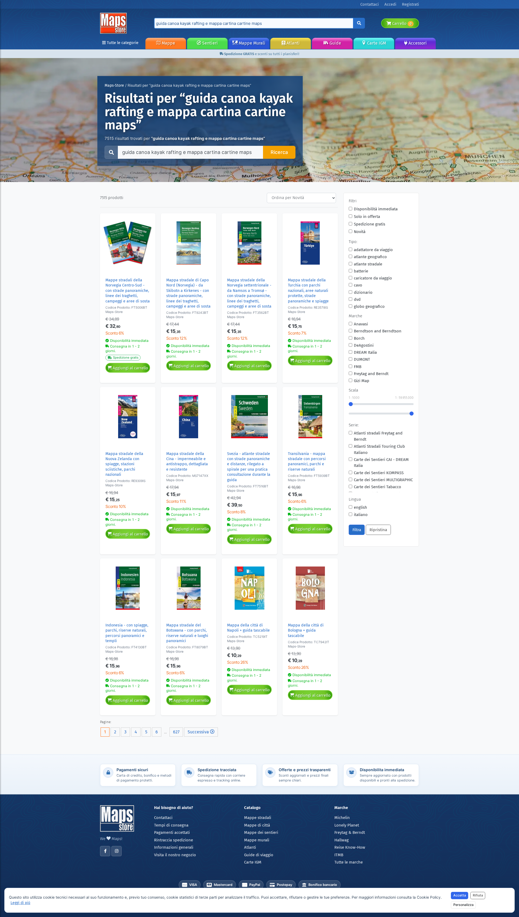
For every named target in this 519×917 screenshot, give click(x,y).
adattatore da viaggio (373, 249)
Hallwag (341, 840)
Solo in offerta (367, 216)
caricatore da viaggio (373, 278)
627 (176, 731)
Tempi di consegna (171, 825)
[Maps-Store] (114, 23)
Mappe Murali (251, 43)
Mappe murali (256, 840)
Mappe (168, 43)
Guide (334, 43)
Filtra (356, 529)
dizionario (363, 292)
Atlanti (292, 43)
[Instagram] (116, 851)
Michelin (342, 817)
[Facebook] (105, 851)
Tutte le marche (348, 862)
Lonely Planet (346, 825)
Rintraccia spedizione (173, 840)
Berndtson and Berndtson (377, 331)
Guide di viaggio (258, 854)
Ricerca (279, 152)
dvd (357, 299)
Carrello (401, 23)
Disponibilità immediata (376, 209)
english (360, 507)
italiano (361, 514)
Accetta (459, 895)
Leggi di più (20, 903)
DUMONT (362, 359)
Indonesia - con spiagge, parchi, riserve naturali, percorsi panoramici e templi (126, 633)
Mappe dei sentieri (261, 832)
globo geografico (369, 306)
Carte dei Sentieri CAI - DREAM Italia (381, 462)
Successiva (199, 731)
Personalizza (463, 905)
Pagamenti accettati (172, 832)
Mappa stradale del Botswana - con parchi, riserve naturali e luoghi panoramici (187, 633)
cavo (358, 285)
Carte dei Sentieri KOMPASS (379, 472)
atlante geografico (370, 256)
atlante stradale (368, 264)
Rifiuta (478, 895)
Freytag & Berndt (349, 832)
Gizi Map (361, 380)
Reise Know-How (349, 847)
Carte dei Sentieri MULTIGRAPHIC (383, 479)
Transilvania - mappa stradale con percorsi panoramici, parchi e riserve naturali (307, 461)
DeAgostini (364, 345)
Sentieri (209, 43)
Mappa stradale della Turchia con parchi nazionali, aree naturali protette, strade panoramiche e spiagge (308, 291)
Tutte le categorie (122, 42)
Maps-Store (114, 85)
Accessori (417, 43)
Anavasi (361, 324)
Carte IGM (376, 43)
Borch (359, 338)
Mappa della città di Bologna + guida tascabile (306, 630)
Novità (359, 231)
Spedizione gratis (369, 224)
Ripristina (378, 529)
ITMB (338, 854)
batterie (361, 271)
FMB (357, 366)
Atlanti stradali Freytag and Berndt (378, 436)
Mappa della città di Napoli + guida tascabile (248, 628)
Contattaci (163, 817)
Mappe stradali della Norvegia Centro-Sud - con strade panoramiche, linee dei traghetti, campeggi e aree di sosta (127, 291)
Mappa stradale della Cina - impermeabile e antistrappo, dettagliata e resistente (187, 461)
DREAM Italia (365, 352)
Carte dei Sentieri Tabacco (377, 486)
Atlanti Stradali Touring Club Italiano (379, 449)
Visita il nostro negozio (175, 854)
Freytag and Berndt (371, 373)
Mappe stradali (257, 817)
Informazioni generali (173, 847)
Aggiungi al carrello (130, 368)
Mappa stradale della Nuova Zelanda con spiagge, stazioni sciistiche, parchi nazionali (124, 464)
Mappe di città (257, 825)
